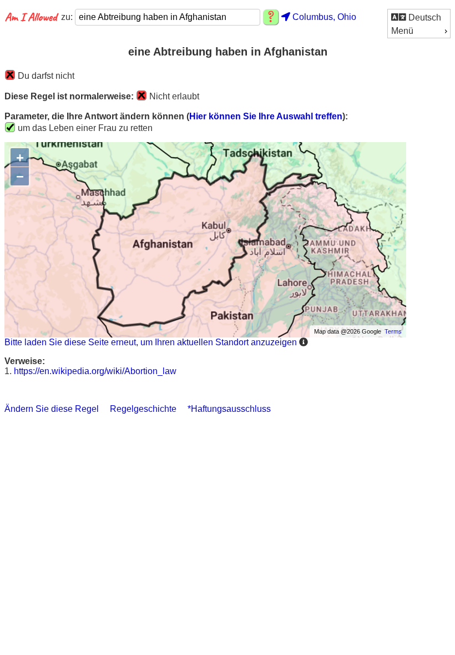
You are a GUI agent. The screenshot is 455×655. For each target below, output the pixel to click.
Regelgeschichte (143, 409)
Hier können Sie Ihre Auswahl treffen (265, 116)
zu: (68, 17)
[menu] (419, 23)
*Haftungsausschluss (229, 409)
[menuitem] (419, 16)
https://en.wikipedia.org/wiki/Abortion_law (95, 371)
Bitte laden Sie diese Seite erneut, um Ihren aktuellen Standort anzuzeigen (150, 342)
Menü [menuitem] (402, 31)
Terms (393, 331)
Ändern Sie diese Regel (51, 409)
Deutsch (423, 17)
